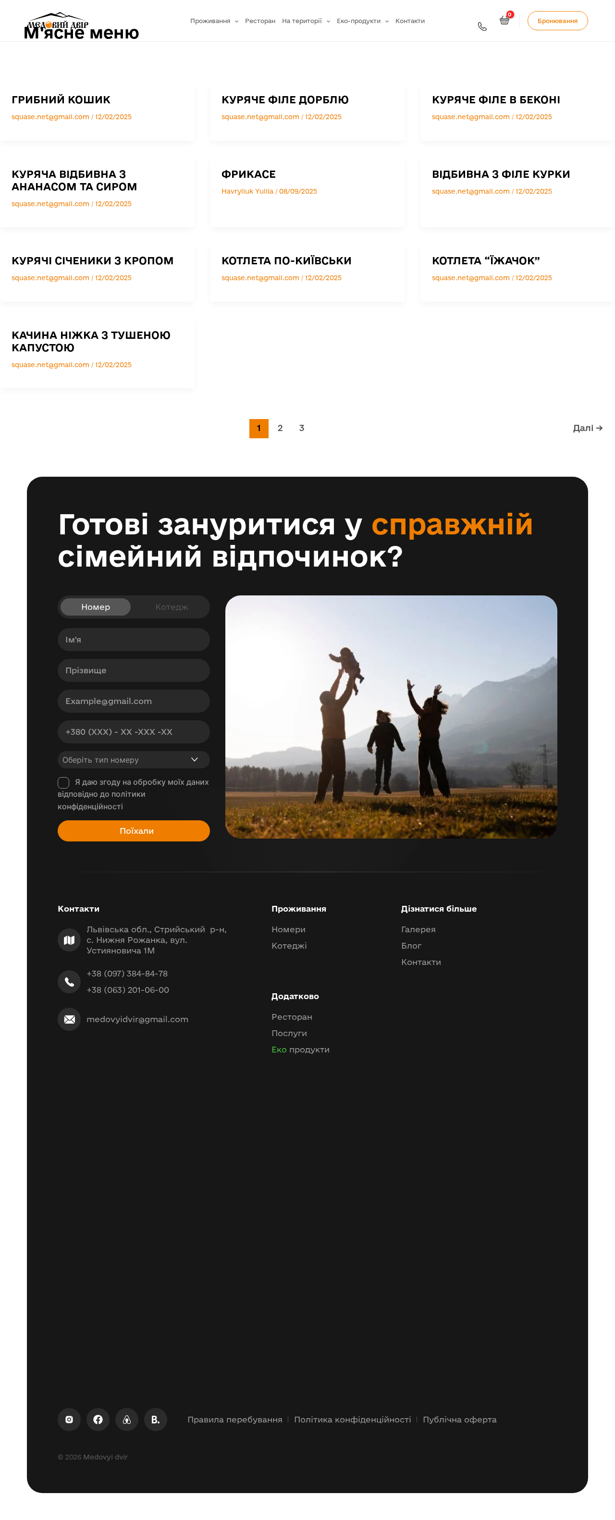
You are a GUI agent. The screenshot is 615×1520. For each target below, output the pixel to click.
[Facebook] (98, 1419)
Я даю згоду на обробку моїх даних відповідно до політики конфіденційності (133, 794)
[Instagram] (69, 1419)
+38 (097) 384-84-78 (127, 973)
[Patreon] (126, 1419)
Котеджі (289, 945)
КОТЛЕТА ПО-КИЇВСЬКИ (286, 260)
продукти (300, 1049)
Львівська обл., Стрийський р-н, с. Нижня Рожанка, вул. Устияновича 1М (156, 940)
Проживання (210, 20)
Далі (588, 428)
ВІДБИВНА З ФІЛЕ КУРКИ (501, 174)
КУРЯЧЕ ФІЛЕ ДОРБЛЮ (285, 99)
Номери (288, 929)
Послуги (289, 1033)
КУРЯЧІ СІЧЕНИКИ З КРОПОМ (93, 260)
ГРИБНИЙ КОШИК (61, 99)
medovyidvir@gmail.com (137, 1019)
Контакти (410, 20)
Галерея (418, 929)
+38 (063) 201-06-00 (127, 989)
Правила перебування (235, 1419)
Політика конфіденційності (352, 1419)
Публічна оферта (460, 1419)
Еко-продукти (359, 20)
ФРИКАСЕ (248, 174)
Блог (411, 945)
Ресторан (260, 20)
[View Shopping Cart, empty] (506, 20)
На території (302, 20)
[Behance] (155, 1419)
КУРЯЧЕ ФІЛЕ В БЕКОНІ (496, 99)
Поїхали (137, 830)
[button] (234, 20)
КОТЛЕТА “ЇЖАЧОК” (486, 260)
